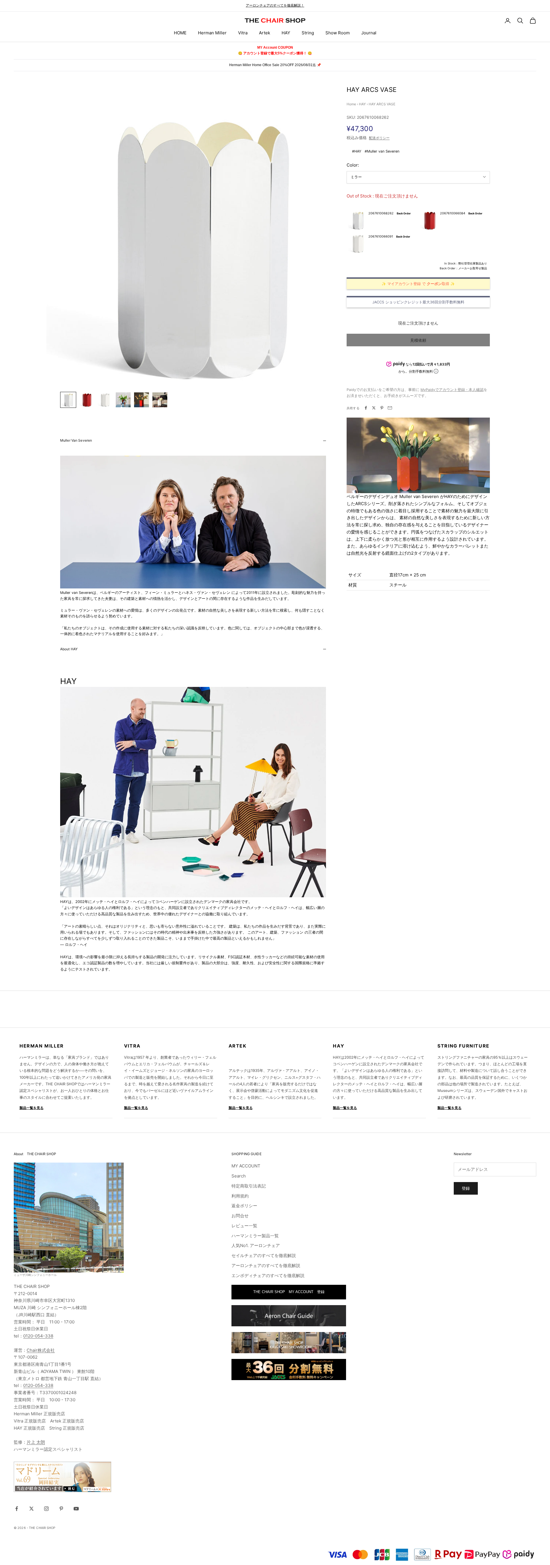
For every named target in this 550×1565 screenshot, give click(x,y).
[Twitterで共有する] (374, 408)
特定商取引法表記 (248, 1186)
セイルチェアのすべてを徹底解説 (263, 1255)
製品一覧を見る (31, 1108)
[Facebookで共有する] (366, 408)
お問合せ (240, 1215)
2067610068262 (381, 213)
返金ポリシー (244, 1205)
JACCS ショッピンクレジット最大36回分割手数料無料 (418, 302)
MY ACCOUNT (245, 1166)
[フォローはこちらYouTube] (76, 1508)
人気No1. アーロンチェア (255, 1245)
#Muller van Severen (382, 151)
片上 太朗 (36, 1442)
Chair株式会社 (41, 1350)
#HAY (356, 151)
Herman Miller (212, 32)
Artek (264, 32)
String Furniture (463, 1046)
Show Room (337, 32)
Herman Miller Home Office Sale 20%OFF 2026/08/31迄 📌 (275, 65)
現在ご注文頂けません (418, 322)
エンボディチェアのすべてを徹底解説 (268, 1275)
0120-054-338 (38, 1336)
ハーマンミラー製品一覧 (255, 1235)
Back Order (404, 213)
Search (238, 1176)
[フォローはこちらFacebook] (16, 1508)
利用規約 (240, 1196)
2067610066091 (380, 236)
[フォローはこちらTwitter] (31, 1508)
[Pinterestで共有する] (382, 408)
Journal (368, 32)
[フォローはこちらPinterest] (61, 1508)
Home (351, 104)
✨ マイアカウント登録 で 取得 (415, 283)
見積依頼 (418, 339)
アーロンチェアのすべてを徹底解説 (265, 1265)
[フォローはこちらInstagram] (46, 1508)
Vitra (242, 32)
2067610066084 (452, 213)
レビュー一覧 (244, 1225)
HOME (180, 32)
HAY (286, 32)
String (308, 32)
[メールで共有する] (390, 408)
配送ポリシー (379, 138)
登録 (466, 1188)
